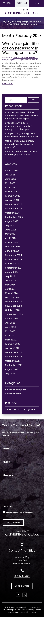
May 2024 (10, 284)
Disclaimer (8, 506)
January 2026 (12, 200)
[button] (7, 3)
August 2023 (11, 318)
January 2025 (12, 250)
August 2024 (11, 272)
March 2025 (11, 242)
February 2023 (12, 343)
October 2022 (12, 360)
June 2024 (10, 280)
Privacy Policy (27, 610)
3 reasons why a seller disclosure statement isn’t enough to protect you (18, 126)
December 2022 (13, 352)
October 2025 (12, 212)
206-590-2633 (22, 576)
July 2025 (10, 225)
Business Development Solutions (24, 611)
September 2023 (14, 314)
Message (8, 475)
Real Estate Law (13, 393)
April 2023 (10, 335)
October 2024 (12, 263)
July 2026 (10, 174)
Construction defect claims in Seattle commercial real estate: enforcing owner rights (21, 115)
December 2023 (13, 301)
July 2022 (10, 373)
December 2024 (13, 255)
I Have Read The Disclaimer (20, 512)
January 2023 (12, 348)
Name (6, 435)
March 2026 (11, 191)
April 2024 (10, 288)
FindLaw (33, 612)
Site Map (16, 610)
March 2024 (11, 293)
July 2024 (10, 276)
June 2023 (10, 327)
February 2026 (12, 195)
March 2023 (11, 339)
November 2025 (13, 208)
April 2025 (10, 238)
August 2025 (11, 221)
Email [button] (23, 3)
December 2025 (13, 204)
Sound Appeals (17, 607)
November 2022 (13, 356)
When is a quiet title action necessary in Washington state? (20, 48)
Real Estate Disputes (30, 60)
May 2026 (10, 183)
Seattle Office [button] (22, 585)
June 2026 (10, 178)
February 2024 (12, 297)
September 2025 (14, 217)
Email (7, 448)
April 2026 (10, 187)
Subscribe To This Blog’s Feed (20, 409)
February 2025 (12, 246)
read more (7, 83)
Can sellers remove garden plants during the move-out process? (19, 144)
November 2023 (13, 305)
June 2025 (10, 229)
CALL (38, 3)
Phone (6, 461)
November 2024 (13, 259)
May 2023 (10, 331)
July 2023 (10, 322)
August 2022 (11, 369)
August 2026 (11, 170)
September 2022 (14, 365)
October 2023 (12, 310)
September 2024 (14, 267)
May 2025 (10, 233)
